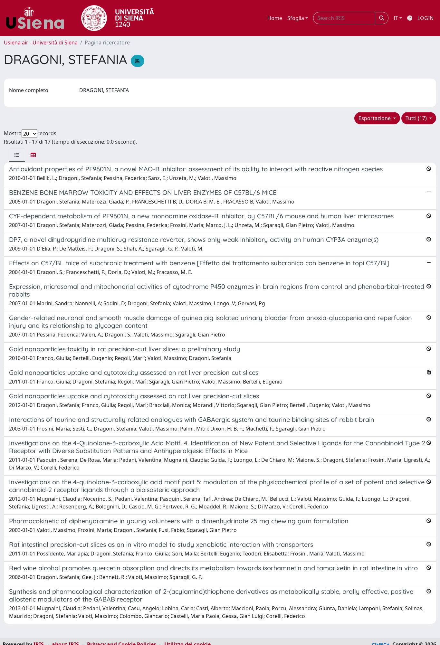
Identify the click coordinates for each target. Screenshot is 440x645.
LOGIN (425, 18)
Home (274, 18)
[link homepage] (37, 18)
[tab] (17, 155)
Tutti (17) (417, 118)
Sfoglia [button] (295, 18)
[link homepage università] (117, 18)
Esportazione (375, 118)
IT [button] (396, 18)
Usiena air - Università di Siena (41, 42)
